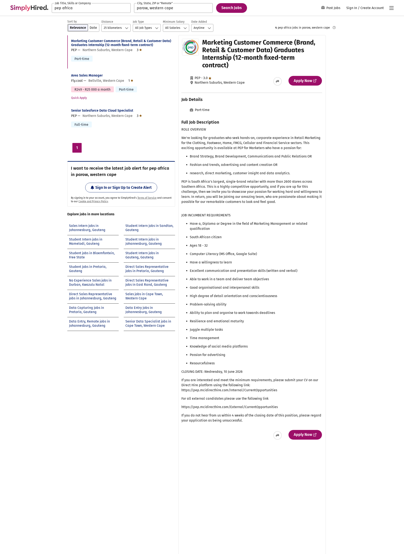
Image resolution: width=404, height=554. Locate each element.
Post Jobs (333, 8)
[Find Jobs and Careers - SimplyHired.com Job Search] (29, 8)
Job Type (138, 22)
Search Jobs (231, 7)
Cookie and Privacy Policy (93, 201)
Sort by (72, 21)
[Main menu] (391, 8)
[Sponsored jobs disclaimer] (334, 27)
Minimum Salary (174, 22)
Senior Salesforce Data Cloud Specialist (102, 110)
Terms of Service (147, 197)
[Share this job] (277, 81)
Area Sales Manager (87, 75)
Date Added (199, 22)
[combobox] (91, 8)
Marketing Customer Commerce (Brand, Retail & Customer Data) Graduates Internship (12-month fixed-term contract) (121, 43)
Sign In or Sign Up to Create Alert (123, 187)
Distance (107, 22)
